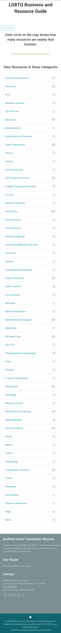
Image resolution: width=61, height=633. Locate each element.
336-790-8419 (10, 586)
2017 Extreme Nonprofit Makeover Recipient (30, 630)
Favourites (7, 28)
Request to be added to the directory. (30, 53)
